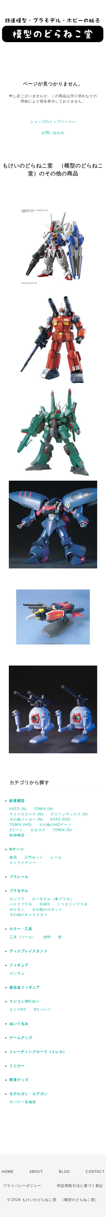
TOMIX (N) (43, 809)
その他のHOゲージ (55, 825)
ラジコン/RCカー (24, 1001)
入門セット (33, 857)
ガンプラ (17, 899)
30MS (44, 904)
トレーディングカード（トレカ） (38, 1052)
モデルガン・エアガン (28, 1094)
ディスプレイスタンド (28, 951)
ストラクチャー (22, 863)
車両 (13, 857)
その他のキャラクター (28, 915)
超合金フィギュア (24, 987)
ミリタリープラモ (72, 904)
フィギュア (19, 965)
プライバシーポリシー (22, 1186)
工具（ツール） (22, 937)
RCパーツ (42, 1010)
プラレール (19, 877)
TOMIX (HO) (20, 825)
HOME (8, 1172)
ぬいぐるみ (19, 1024)
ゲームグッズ (20, 1038)
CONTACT (95, 1172)
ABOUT (36, 1172)
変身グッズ (19, 1080)
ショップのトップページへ (53, 122)
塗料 (47, 937)
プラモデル (19, 891)
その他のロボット (47, 909)
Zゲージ (16, 830)
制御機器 (17, 835)
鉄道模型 (17, 801)
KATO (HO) (60, 819)
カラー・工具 (20, 929)
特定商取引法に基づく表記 (80, 1186)
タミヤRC (18, 1010)
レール (56, 857)
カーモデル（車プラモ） (53, 899)
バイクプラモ (20, 904)
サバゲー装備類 (22, 1102)
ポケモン (17, 909)
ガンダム (17, 973)
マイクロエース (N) (26, 814)
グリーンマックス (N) (69, 814)
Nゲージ (16, 849)
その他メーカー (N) (26, 819)
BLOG (64, 1172)
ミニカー (17, 1066)
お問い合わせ (53, 133)
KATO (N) (18, 809)
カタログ (38, 830)
